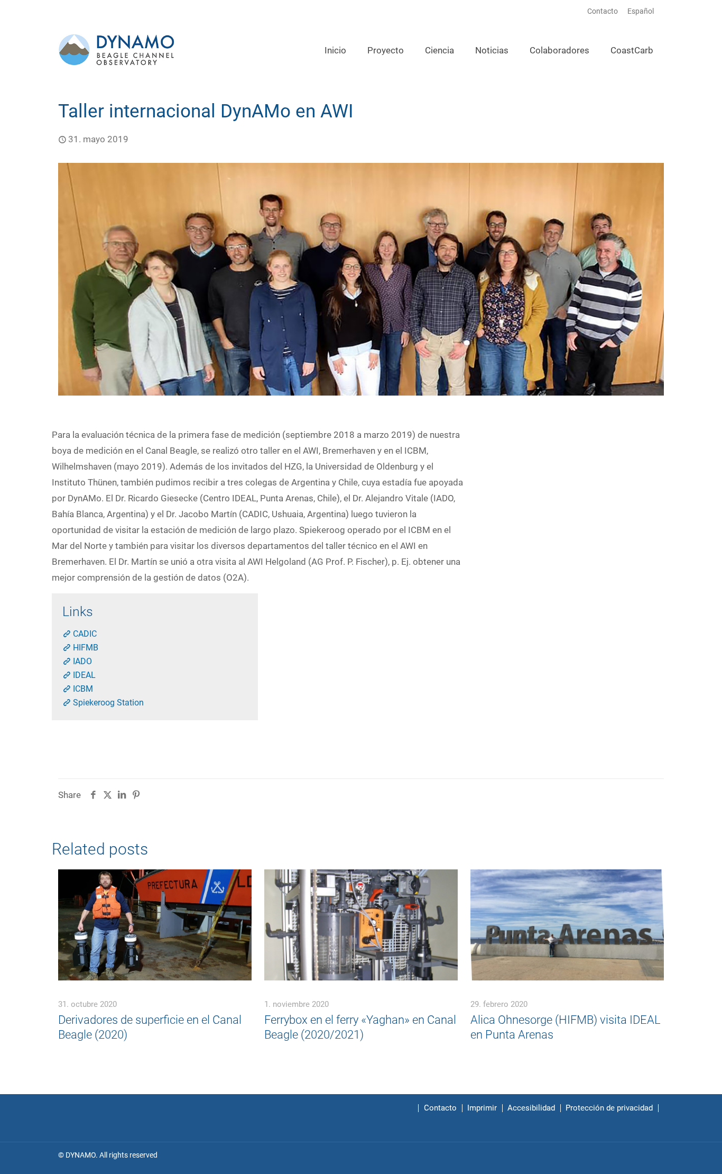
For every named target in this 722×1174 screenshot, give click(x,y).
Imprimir (482, 1108)
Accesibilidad (531, 1108)
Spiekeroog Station (107, 703)
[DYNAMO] (116, 48)
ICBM (82, 689)
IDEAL (83, 675)
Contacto (602, 11)
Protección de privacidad (609, 1108)
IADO (81, 661)
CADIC (84, 634)
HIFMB (84, 648)
